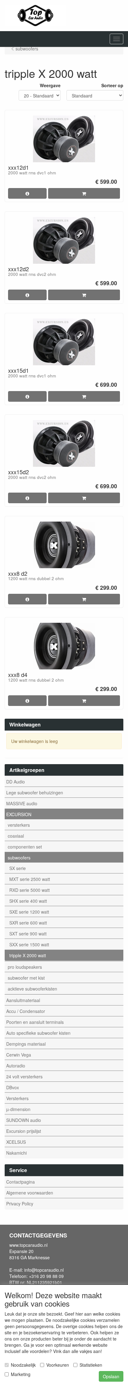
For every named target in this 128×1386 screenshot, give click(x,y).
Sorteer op (112, 85)
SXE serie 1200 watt (29, 912)
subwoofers (19, 857)
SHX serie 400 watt (28, 901)
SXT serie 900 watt (28, 933)
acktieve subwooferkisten (32, 989)
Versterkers (17, 1098)
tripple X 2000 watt (27, 955)
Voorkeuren (57, 1365)
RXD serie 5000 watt (29, 890)
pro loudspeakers (25, 967)
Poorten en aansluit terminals (35, 1022)
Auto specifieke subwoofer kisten (38, 1033)
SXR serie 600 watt (28, 923)
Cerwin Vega (18, 1055)
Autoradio (15, 1065)
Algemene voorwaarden (29, 1193)
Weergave (50, 85)
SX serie (17, 868)
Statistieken (91, 1365)
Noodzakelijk (23, 1365)
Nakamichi (16, 1153)
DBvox (12, 1087)
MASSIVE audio (21, 803)
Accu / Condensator (25, 1011)
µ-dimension (18, 1109)
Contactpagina (20, 1182)
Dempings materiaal (26, 1044)
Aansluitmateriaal (23, 1000)
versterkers (19, 825)
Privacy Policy (19, 1203)
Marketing (20, 1374)
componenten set (25, 847)
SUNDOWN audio (23, 1120)
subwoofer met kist (26, 978)
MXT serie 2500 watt (29, 879)
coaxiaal (16, 836)
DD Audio (15, 781)
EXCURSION (18, 814)
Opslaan (111, 1376)
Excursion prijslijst (23, 1131)
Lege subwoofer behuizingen (34, 792)
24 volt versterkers (24, 1076)
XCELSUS (16, 1142)
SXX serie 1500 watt (29, 944)
